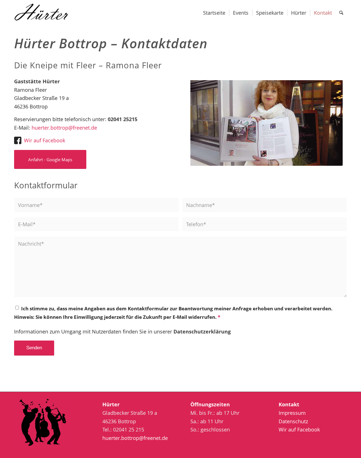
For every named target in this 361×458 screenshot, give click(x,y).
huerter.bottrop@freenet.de (64, 127)
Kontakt (289, 404)
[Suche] (341, 12)
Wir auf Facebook (44, 140)
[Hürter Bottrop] (45, 12)
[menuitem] (214, 12)
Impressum (292, 412)
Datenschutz (293, 421)
